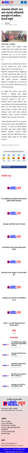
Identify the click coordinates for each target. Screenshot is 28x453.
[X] (14, 413)
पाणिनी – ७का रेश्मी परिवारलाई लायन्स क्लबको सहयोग (14, 324)
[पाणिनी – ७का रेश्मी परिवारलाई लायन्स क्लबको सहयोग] (14, 312)
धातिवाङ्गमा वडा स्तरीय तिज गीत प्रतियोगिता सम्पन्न (14, 299)
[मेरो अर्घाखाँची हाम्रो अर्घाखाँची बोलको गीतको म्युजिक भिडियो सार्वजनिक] (14, 188)
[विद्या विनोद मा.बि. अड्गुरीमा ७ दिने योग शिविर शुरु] (14, 262)
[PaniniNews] (7, 2)
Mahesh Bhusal (19, 452)
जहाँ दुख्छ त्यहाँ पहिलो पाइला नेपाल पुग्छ (14, 224)
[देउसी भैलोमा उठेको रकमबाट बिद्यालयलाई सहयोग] (14, 236)
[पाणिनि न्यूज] (3, 24)
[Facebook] (11, 413)
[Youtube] (17, 413)
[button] (22, 2)
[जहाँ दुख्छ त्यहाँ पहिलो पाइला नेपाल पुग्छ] (14, 213)
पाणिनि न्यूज (7, 23)
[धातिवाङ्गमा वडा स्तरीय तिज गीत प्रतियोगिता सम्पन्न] (14, 287)
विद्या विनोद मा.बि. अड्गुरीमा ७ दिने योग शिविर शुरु (14, 273)
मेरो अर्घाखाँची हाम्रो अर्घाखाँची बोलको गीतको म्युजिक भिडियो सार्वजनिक (14, 200)
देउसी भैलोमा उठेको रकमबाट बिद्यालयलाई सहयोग (14, 248)
